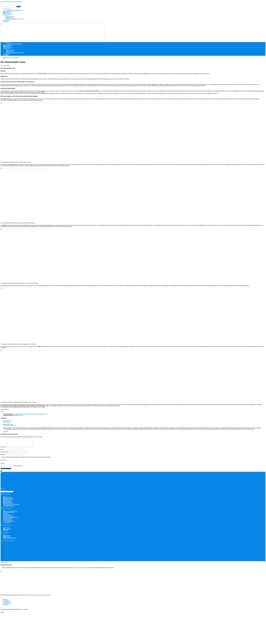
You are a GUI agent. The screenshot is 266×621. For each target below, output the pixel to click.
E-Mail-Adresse (5, 452)
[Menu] (1, 4)
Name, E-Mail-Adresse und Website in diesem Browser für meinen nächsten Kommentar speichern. (26, 457)
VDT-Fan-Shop (7, 522)
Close (2, 612)
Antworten (5, 431)
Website (3, 454)
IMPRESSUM (6, 602)
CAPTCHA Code (18, 465)
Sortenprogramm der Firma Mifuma (81, 567)
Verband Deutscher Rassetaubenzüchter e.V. (12, 1)
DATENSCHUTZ (7, 603)
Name (2, 449)
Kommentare (8, 420)
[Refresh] (3, 463)
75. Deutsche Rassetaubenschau (14, 10)
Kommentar (4, 447)
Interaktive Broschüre (8, 505)
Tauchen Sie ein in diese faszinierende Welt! (39, 595)
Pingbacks (7, 422)
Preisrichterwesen (14, 57)
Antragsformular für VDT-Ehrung (11, 504)
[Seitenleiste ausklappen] (1, 471)
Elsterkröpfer (6, 57)
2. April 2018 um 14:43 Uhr (9, 425)
